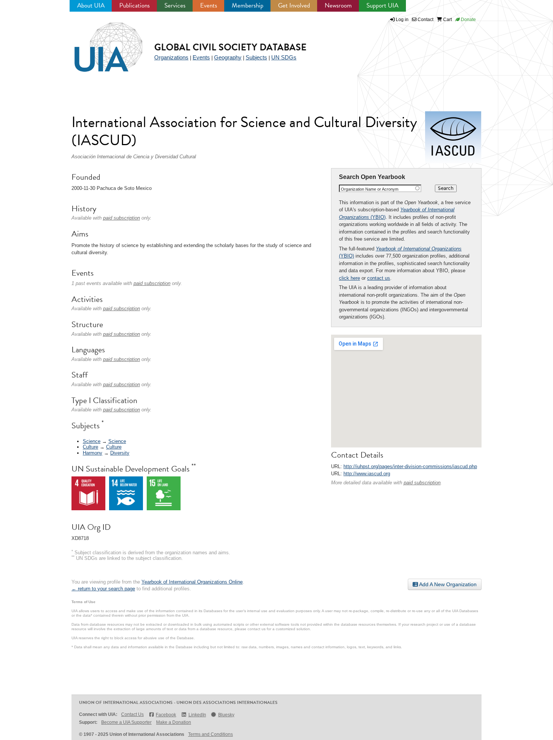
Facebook (166, 714)
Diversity (119, 453)
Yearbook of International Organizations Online (192, 582)
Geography (228, 57)
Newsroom (338, 5)
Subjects (256, 57)
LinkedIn (197, 714)
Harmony (92, 453)
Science (91, 441)
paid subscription (422, 482)
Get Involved (294, 5)
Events (208, 5)
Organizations (171, 57)
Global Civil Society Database (230, 47)
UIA (99, 43)
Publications (134, 5)
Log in (402, 19)
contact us (378, 278)
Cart (447, 19)
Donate (468, 19)
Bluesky (226, 714)
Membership (247, 5)
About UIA (91, 5)
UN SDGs (283, 57)
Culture (90, 447)
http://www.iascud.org (366, 473)
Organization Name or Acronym (369, 189)
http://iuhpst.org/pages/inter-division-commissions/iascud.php (410, 466)
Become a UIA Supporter (126, 722)
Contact (424, 19)
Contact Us (132, 714)
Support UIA (382, 5)
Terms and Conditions (210, 734)
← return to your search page (103, 588)
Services (174, 5)
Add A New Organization (447, 584)
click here (349, 278)
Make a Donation (173, 722)
